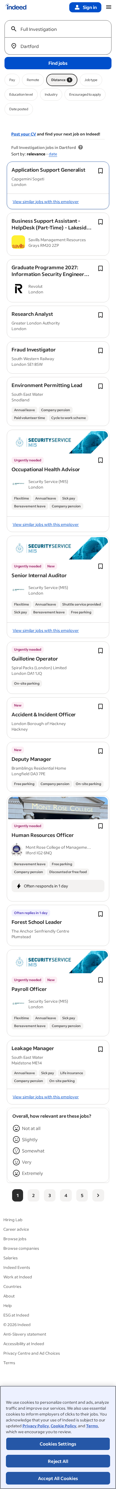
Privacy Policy (36, 1425)
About (9, 1296)
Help (7, 1305)
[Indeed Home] (16, 7)
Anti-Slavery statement (24, 1334)
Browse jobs (14, 1238)
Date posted (18, 109)
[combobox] (60, 28)
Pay (12, 80)
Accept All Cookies (58, 1478)
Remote (33, 80)
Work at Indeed (17, 1276)
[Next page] (98, 1195)
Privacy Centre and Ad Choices (31, 1353)
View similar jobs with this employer (46, 201)
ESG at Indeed (16, 1315)
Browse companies (21, 1248)
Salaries (10, 1257)
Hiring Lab (13, 1219)
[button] (48, 169)
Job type (90, 80)
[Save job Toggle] (100, 171)
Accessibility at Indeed (23, 1343)
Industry (51, 94)
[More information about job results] (80, 147)
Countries (12, 1286)
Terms (92, 1425)
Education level (21, 94)
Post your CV (23, 134)
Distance (60, 80)
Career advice (16, 1229)
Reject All (58, 1461)
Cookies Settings (58, 1444)
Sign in (90, 7)
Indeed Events (16, 1267)
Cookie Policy (63, 1425)
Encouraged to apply (85, 94)
